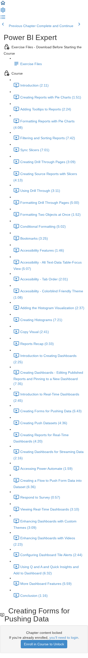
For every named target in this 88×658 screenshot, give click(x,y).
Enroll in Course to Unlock (44, 644)
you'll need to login (63, 637)
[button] (3, 5)
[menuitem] (3, 12)
